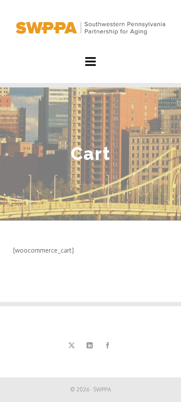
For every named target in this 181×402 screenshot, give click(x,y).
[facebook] (108, 345)
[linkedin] (90, 345)
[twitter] (72, 345)
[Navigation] (90, 61)
